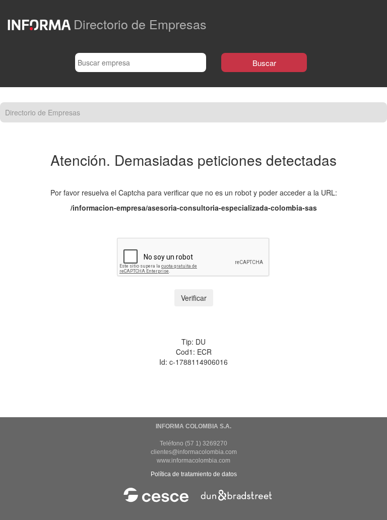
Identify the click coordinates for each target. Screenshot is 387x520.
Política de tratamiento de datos (194, 474)
